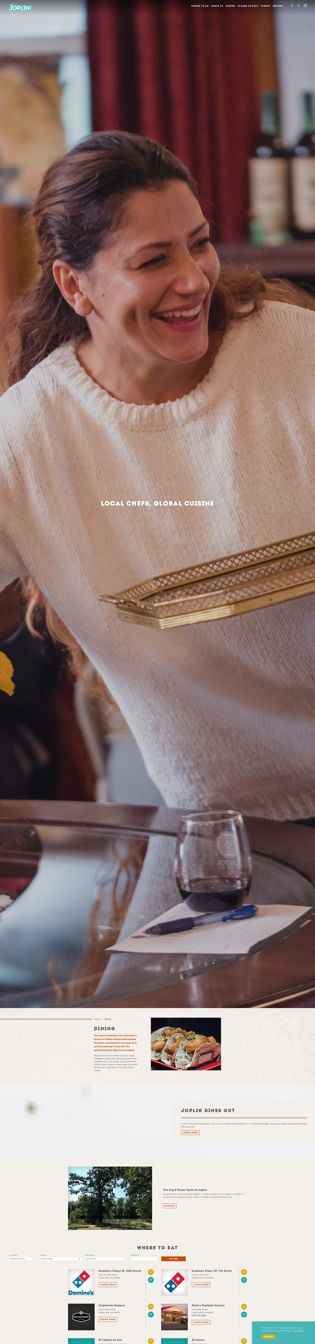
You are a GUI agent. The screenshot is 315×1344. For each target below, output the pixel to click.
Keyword (135, 1255)
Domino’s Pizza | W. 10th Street (120, 1270)
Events (265, 6)
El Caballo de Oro (110, 1339)
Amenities (91, 1259)
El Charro (198, 1339)
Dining (230, 6)
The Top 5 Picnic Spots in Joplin (185, 1189)
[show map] (151, 1280)
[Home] (20, 8)
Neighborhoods (17, 1259)
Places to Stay (248, 6)
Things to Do (200, 6)
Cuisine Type (46, 1259)
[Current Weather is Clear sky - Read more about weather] (292, 5)
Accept (268, 1337)
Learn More (190, 1133)
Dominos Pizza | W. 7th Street (212, 1270)
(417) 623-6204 (199, 1315)
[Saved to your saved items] (151, 1272)
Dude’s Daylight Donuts (208, 1305)
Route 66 (217, 6)
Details (170, 1206)
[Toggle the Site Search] (298, 5)
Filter (173, 1259)
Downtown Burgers (112, 1305)
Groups (278, 6)
